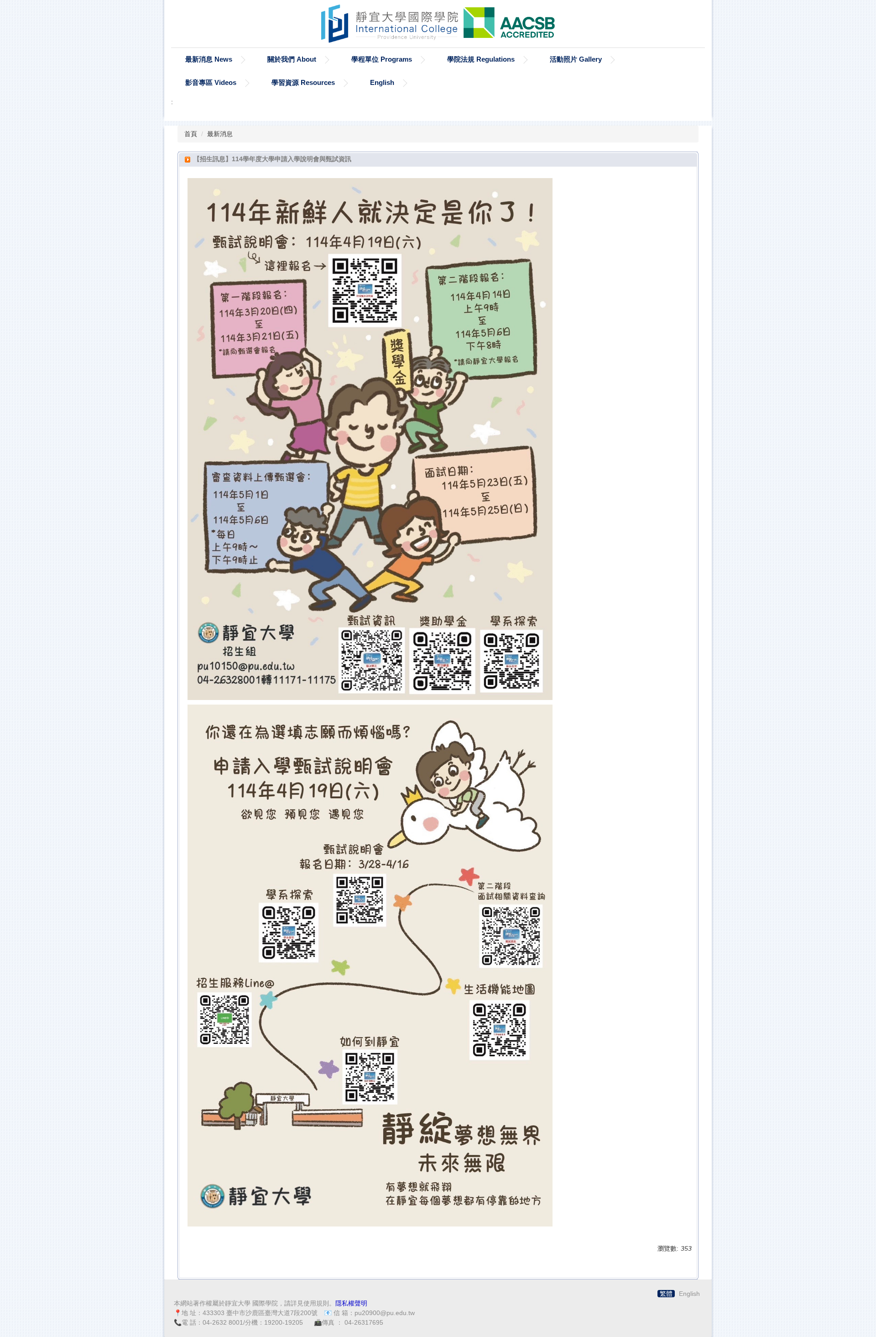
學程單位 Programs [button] (381, 59)
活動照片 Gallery (576, 59)
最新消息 (220, 133)
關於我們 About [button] (291, 59)
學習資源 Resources (303, 82)
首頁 (190, 133)
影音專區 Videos (210, 82)
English (382, 82)
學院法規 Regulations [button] (481, 59)
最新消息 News (208, 59)
